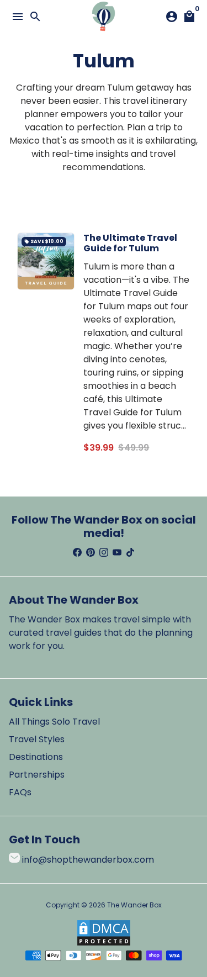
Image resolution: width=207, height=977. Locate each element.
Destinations (36, 757)
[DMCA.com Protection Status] (103, 943)
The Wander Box (134, 905)
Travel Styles (37, 739)
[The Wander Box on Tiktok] (130, 552)
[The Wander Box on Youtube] (117, 552)
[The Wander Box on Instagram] (103, 552)
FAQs (20, 792)
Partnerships (37, 774)
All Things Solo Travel (54, 721)
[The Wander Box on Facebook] (77, 552)
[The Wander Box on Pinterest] (90, 552)
